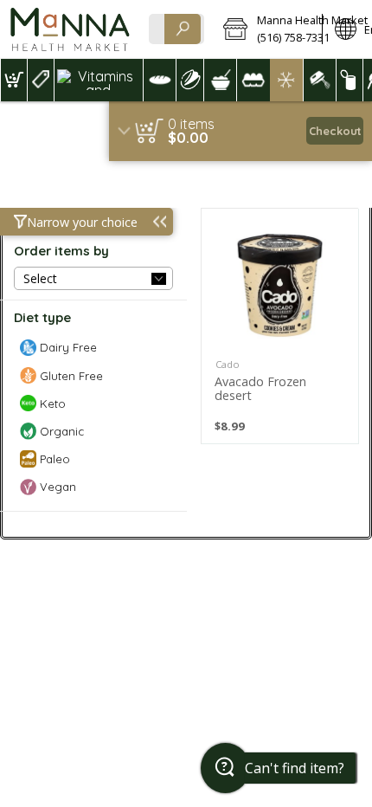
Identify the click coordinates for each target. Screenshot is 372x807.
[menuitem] (13, 80)
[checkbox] (93, 347)
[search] (182, 29)
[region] (240, 131)
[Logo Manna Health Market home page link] (69, 29)
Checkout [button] (335, 131)
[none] (280, 326)
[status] (191, 124)
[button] (266, 29)
